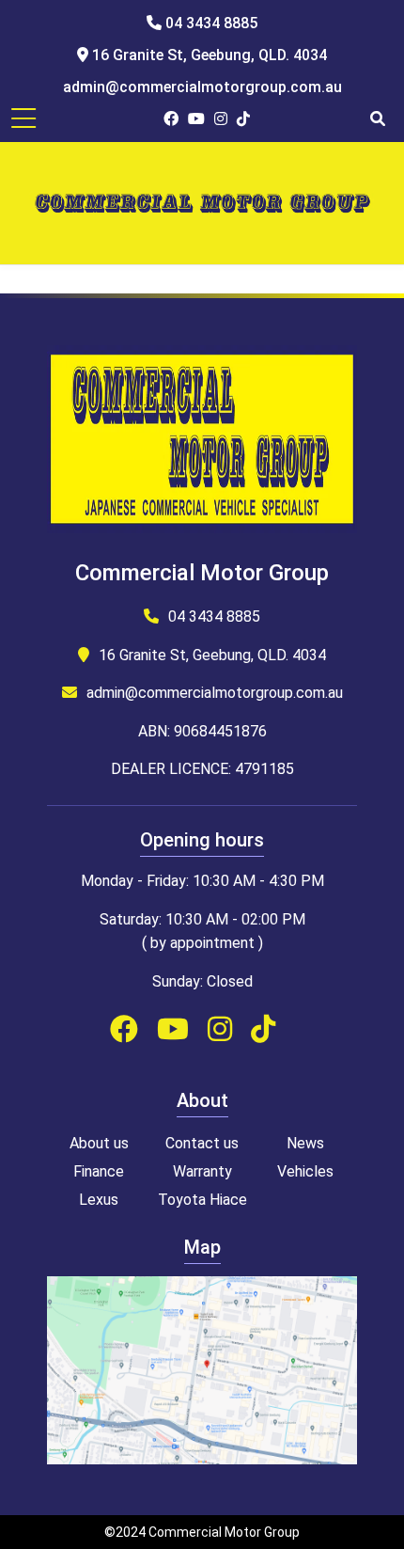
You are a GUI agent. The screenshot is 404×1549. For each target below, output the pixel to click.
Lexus (98, 1200)
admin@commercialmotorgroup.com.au (202, 87)
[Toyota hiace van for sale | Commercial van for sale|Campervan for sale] (202, 203)
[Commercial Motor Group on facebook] (171, 119)
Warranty (202, 1171)
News (305, 1143)
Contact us (202, 1143)
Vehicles (305, 1171)
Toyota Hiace (202, 1200)
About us (99, 1143)
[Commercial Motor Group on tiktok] (243, 119)
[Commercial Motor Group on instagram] (220, 119)
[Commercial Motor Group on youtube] (196, 119)
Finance (98, 1171)
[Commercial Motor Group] (202, 443)
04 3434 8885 (209, 23)
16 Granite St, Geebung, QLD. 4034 (207, 55)
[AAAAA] (202, 1459)
